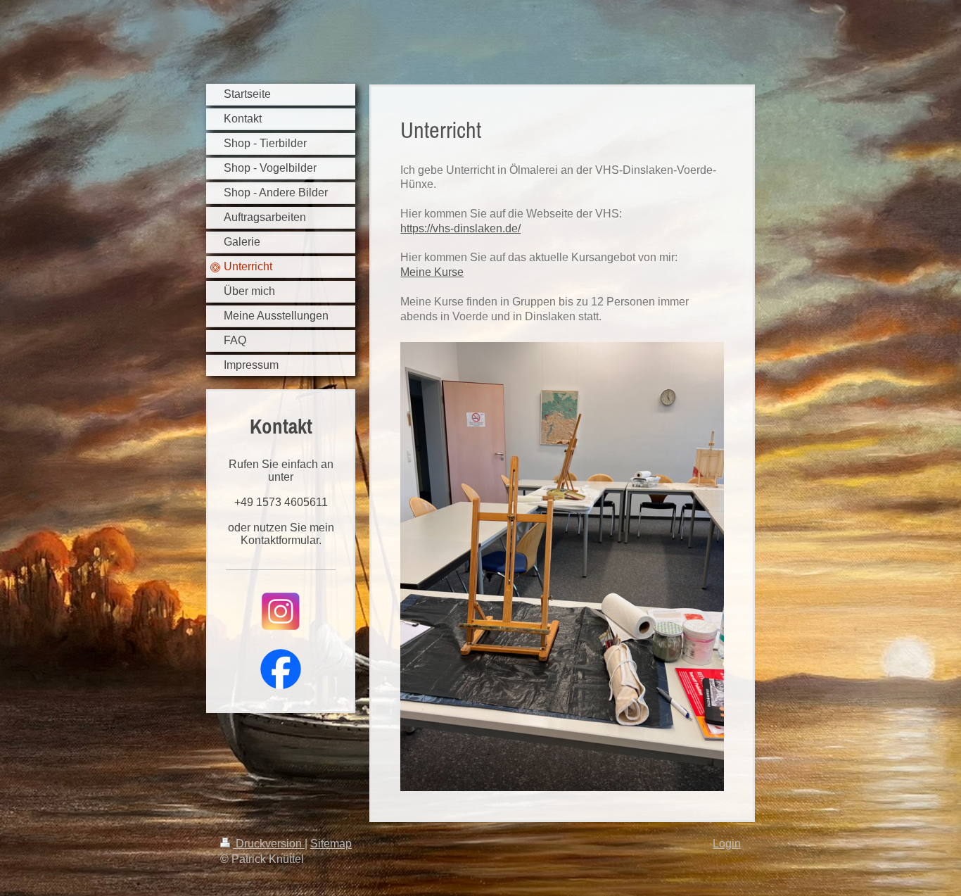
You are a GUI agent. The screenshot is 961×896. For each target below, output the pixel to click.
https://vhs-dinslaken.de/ (460, 228)
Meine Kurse (432, 272)
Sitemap (331, 844)
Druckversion (269, 844)
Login (727, 844)
